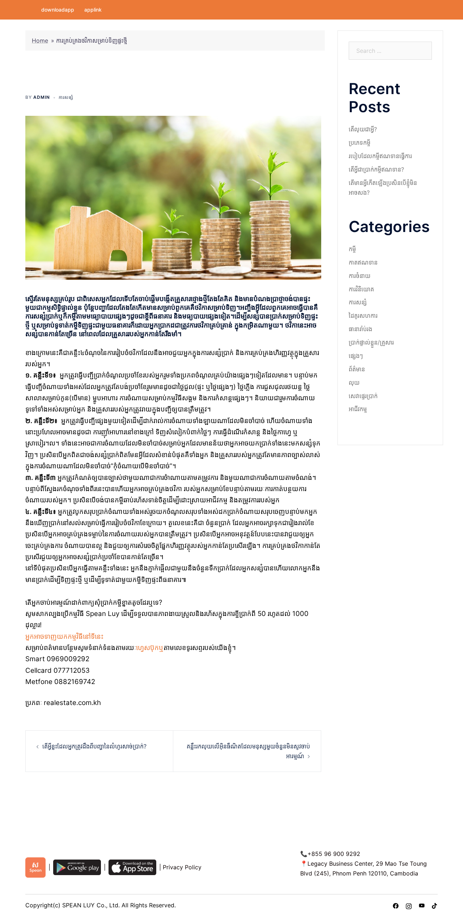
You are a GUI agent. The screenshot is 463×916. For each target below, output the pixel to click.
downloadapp (57, 10)
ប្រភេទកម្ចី (359, 142)
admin (41, 97)
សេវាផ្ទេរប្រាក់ (363, 396)
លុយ (354, 382)
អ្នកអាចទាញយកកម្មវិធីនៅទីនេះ (64, 636)
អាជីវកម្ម (358, 409)
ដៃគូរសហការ (363, 315)
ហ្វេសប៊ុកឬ (149, 647)
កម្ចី (352, 249)
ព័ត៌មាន (357, 369)
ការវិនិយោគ (361, 289)
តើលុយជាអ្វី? (363, 129)
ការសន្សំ (66, 97)
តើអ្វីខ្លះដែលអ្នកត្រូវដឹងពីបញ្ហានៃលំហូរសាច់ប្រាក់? (94, 746)
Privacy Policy (182, 867)
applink (93, 10)
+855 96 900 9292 (333, 853)
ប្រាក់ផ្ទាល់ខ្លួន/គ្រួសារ (371, 342)
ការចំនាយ (359, 275)
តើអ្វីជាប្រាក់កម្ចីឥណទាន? (376, 169)
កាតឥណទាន (363, 262)
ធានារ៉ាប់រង (360, 329)
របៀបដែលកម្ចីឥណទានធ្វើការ (380, 156)
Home (40, 40)
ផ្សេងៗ (356, 355)
